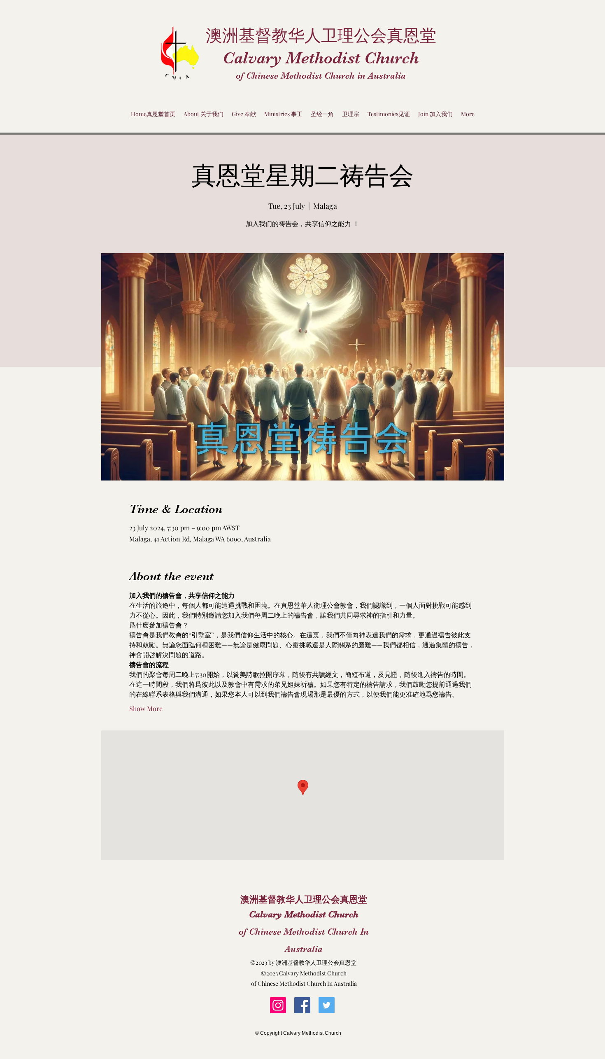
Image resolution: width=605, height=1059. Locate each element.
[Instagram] (278, 1005)
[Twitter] (327, 1005)
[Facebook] (302, 1005)
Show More (146, 708)
